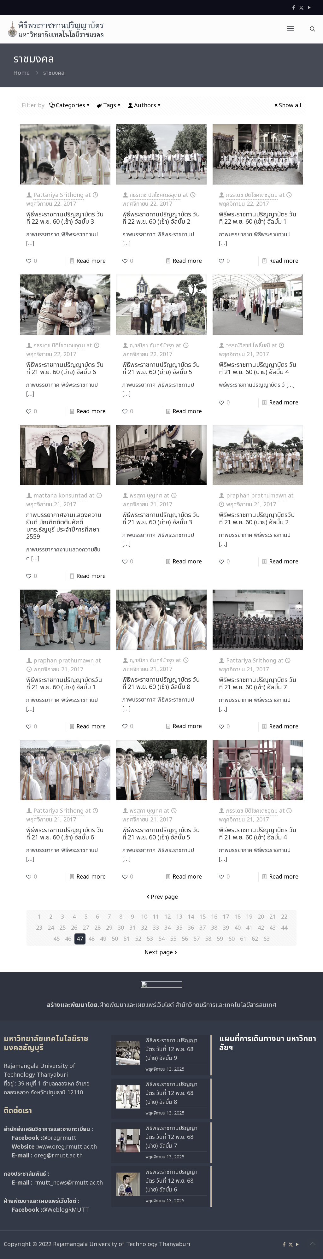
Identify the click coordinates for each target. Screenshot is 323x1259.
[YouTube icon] (309, 7)
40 (237, 928)
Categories (70, 105)
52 (138, 939)
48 (91, 939)
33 (156, 928)
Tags (109, 105)
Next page (158, 952)
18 (237, 917)
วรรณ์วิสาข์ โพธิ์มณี (248, 345)
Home (21, 73)
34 (167, 928)
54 (161, 939)
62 (255, 939)
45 (56, 939)
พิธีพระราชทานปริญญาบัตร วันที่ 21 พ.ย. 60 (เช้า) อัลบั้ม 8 (161, 683)
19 (249, 917)
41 (249, 928)
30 (121, 928)
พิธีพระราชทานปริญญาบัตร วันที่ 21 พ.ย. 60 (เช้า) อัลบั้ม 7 (258, 683)
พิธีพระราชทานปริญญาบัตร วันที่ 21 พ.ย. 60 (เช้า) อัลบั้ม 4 (258, 834)
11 (156, 917)
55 (173, 939)
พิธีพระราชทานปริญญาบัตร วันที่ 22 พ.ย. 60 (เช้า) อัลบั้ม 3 (65, 218)
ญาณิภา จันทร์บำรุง (152, 345)
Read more (91, 261)
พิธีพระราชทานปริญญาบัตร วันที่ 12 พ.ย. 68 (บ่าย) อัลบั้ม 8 (171, 1093)
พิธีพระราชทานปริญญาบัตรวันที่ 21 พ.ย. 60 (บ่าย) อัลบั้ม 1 (64, 683)
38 (214, 928)
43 (272, 928)
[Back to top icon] (312, 1243)
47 (80, 939)
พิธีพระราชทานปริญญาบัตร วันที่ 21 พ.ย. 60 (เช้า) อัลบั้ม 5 (161, 834)
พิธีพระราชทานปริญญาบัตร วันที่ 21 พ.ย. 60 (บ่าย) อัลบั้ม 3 (161, 518)
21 (272, 917)
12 (167, 917)
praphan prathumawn (256, 495)
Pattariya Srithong (58, 195)
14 (191, 917)
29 (109, 928)
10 (144, 917)
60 (231, 939)
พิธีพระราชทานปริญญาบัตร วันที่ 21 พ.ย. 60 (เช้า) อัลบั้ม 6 (65, 834)
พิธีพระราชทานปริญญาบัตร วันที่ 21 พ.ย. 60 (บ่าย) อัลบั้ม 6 (65, 368)
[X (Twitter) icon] (301, 7)
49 (103, 939)
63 (266, 939)
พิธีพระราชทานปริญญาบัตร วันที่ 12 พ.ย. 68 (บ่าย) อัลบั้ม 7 (171, 1137)
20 (261, 917)
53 (150, 939)
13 (179, 917)
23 (39, 928)
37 (202, 928)
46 (68, 939)
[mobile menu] (290, 29)
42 (261, 928)
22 (284, 917)
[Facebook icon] (293, 7)
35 (179, 928)
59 (220, 939)
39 (226, 928)
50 (115, 939)
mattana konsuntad (60, 495)
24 (51, 928)
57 (196, 939)
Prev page (164, 897)
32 (144, 928)
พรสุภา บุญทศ (146, 495)
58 (208, 939)
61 (243, 939)
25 (62, 928)
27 (86, 928)
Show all (290, 105)
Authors (145, 105)
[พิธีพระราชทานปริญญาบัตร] (55, 29)
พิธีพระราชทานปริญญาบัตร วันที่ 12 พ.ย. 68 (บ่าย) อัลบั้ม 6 (171, 1181)
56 (185, 939)
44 (284, 928)
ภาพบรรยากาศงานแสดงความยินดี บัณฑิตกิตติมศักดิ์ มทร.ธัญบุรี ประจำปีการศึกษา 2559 (63, 526)
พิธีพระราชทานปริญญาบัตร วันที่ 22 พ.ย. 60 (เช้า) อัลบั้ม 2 (161, 218)
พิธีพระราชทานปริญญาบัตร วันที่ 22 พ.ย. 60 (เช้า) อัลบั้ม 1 (258, 218)
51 (126, 939)
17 (226, 917)
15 (202, 917)
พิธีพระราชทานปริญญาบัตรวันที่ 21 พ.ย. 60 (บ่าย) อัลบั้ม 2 (257, 518)
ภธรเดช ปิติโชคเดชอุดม (155, 195)
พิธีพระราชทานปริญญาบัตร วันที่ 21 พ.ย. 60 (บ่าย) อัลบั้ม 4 (258, 368)
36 (191, 928)
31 (132, 928)
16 (214, 917)
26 (74, 928)
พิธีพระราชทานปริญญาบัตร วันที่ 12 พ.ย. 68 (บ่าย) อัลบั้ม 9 (171, 1049)
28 (97, 928)
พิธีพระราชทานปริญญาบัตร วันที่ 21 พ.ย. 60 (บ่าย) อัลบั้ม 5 (161, 368)
